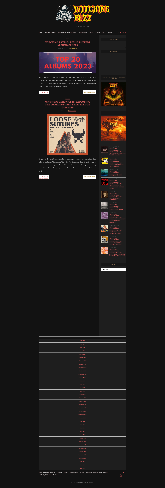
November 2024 (82, 408)
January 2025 (82, 401)
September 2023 (82, 455)
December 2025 (82, 364)
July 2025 (82, 381)
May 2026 (82, 347)
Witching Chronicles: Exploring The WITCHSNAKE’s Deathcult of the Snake (116, 184)
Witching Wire (83, 32)
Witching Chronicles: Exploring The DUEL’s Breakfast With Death (116, 163)
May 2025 (82, 387)
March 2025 (82, 394)
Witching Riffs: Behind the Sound (67, 32)
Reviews (67, 98)
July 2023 (82, 461)
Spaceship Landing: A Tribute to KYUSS (97, 472)
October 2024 (82, 411)
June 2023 (82, 465)
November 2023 (82, 448)
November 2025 (82, 367)
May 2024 (82, 428)
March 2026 (82, 354)
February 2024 (82, 438)
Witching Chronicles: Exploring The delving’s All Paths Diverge (115, 230)
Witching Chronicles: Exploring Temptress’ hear (116, 207)
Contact (91, 32)
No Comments (73, 48)
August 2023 (82, 458)
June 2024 (82, 424)
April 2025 (82, 391)
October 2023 (82, 451)
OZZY (104, 32)
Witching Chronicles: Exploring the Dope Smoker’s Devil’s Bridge (115, 241)
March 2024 (82, 434)
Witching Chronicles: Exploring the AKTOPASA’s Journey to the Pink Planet (117, 252)
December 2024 (82, 404)
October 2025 (82, 371)
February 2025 (82, 397)
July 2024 (82, 421)
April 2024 (82, 431)
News (67, 38)
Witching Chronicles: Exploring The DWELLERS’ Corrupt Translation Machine (117, 218)
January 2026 (82, 361)
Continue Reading (89, 92)
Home (40, 32)
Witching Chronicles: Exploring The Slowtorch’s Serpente (115, 196)
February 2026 (82, 357)
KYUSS (98, 32)
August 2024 (82, 418)
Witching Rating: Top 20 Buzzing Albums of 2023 (67, 44)
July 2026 (82, 340)
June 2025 (82, 384)
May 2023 (82, 468)
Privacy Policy (74, 472)
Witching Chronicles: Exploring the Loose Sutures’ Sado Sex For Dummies (67, 104)
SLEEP (110, 32)
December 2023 (82, 444)
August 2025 (82, 377)
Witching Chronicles (50, 32)
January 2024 (82, 441)
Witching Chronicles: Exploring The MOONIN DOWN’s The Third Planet (117, 152)
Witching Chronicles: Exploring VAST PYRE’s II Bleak (115, 173)
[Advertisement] (113, 306)
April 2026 (82, 350)
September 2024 (82, 414)
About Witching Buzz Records (47, 472)
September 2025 (82, 374)
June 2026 (82, 344)
